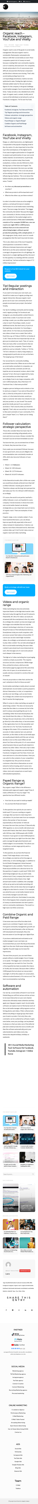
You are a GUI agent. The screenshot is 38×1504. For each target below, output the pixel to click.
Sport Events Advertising (18, 1426)
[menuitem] (12, 1)
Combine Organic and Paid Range (16, 123)
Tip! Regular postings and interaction (17, 112)
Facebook (18, 1282)
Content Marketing (18, 1387)
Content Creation (18, 1383)
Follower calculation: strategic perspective (19, 115)
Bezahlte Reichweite (11, 1282)
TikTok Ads (18, 1452)
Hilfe (28, 1282)
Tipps (13, 1291)
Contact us (27, 1)
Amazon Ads (18, 1471)
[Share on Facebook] (6, 1310)
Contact (27, 1501)
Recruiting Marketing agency (18, 1390)
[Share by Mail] (32, 1310)
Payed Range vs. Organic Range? (15, 121)
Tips (17, 1291)
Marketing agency (12, 1)
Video (20, 1291)
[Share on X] (12, 1310)
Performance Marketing (18, 1413)
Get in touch (11, 276)
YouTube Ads (18, 1458)
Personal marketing (18, 1393)
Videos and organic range (13, 118)
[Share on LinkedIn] (25, 1310)
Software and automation (13, 126)
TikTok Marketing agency (18, 1374)
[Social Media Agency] (11, 7)
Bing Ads (18, 1468)
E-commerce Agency (18, 1410)
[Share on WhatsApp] (19, 1310)
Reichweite (11, 1288)
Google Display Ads (18, 1464)
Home (5, 44)
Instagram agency (18, 1377)
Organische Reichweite (27, 1285)
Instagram (5, 1285)
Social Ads (18, 1448)
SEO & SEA (11, 44)
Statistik (10, 1291)
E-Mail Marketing (18, 1416)
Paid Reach (5, 1288)
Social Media (24, 1288)
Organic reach (17, 1285)
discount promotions (22, 186)
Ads (21, 1)
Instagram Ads (18, 1455)
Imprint (23, 1501)
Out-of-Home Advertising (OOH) (18, 1429)
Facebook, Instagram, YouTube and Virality (19, 110)
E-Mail (18, 1485)
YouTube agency (18, 1380)
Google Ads (18, 1461)
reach (29, 800)
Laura (8, 1274)
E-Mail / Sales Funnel (18, 1419)
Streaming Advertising (18, 1422)
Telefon (18, 1488)
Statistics (5, 1291)
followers (16, 465)
